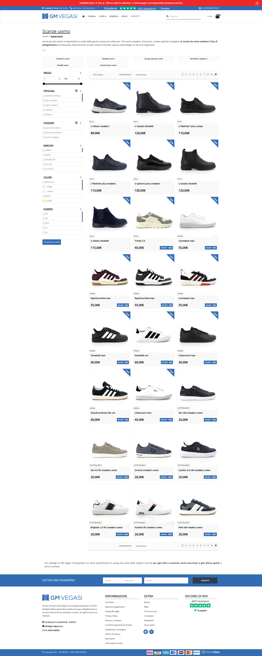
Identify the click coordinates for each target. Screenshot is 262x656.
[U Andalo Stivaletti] (197, 159)
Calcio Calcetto (51, 105)
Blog (146, 606)
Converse (49, 168)
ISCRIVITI (205, 580)
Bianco (50, 191)
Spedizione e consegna (115, 629)
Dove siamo (149, 625)
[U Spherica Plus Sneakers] (153, 159)
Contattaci (149, 616)
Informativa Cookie (114, 643)
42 (46, 232)
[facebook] (145, 631)
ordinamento (125, 74)
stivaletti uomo (108, 58)
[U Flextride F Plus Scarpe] (197, 102)
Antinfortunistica (52, 95)
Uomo (102, 16)
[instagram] (151, 631)
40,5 (47, 223)
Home (45, 36)
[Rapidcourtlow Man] (109, 274)
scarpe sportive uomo (153, 58)
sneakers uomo (62, 58)
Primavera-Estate (53, 132)
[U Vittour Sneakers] (109, 102)
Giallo (49, 200)
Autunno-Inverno (53, 127)
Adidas (48, 150)
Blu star (48, 164)
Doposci (48, 114)
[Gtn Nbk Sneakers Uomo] (197, 389)
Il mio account (150, 611)
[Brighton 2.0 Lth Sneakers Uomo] (109, 503)
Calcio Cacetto (51, 100)
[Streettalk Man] (109, 331)
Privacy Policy (111, 616)
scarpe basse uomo (108, 65)
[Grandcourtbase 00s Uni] (109, 389)
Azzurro (50, 181)
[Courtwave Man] (197, 217)
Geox (92, 121)
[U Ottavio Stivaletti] (109, 217)
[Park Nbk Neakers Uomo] (197, 503)
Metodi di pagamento (115, 606)
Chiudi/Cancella (52, 242)
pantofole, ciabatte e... (199, 58)
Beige (49, 186)
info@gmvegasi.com (54, 626)
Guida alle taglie (112, 611)
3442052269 (90, 8)
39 (46, 213)
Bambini (113, 16)
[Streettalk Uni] (153, 331)
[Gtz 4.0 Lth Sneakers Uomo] (109, 446)
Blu (48, 196)
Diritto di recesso (112, 634)
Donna (91, 16)
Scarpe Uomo (57, 36)
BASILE (47, 154)
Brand (147, 602)
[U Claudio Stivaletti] (153, 102)
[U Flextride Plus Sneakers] (109, 159)
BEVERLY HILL (50, 159)
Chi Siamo (109, 602)
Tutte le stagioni (52, 137)
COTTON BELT (184, 408)
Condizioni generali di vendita (118, 625)
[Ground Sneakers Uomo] (153, 446)
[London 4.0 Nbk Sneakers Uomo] (197, 446)
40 (46, 218)
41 (46, 227)
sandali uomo (63, 65)
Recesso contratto (113, 620)
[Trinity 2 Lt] (153, 217)
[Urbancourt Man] (197, 331)
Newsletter (149, 620)
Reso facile (110, 638)
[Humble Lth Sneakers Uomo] (153, 503)
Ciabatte (49, 109)
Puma (136, 236)
